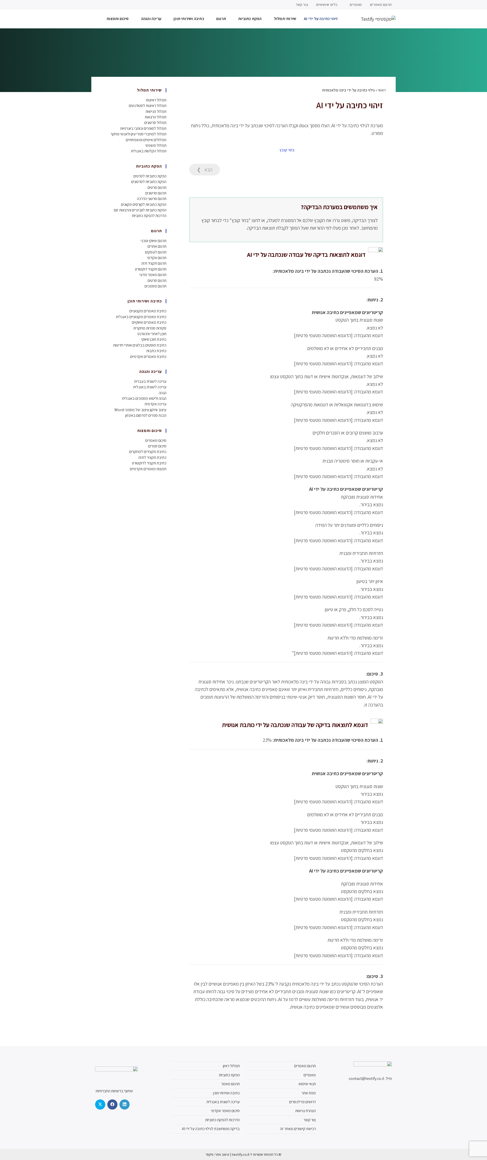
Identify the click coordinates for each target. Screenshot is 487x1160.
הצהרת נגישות (305, 1110)
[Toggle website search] (93, 18)
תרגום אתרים (157, 246)
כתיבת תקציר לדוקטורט (149, 463)
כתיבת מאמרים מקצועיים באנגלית (141, 316)
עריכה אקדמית (155, 404)
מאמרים (355, 4)
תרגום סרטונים (155, 193)
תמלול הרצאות (155, 117)
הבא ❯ (204, 170)
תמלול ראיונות (156, 100)
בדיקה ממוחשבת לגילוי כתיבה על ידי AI (211, 1128)
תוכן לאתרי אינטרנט (151, 333)
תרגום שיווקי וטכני (153, 240)
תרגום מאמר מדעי (153, 274)
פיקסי (209, 1154)
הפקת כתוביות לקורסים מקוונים (143, 204)
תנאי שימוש (307, 1083)
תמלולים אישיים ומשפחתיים (146, 139)
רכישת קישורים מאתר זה (298, 1128)
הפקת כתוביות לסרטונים (148, 181)
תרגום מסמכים (155, 286)
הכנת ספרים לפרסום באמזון (145, 415)
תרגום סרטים (157, 187)
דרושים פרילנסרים (302, 1101)
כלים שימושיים (327, 4)
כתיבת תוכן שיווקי (153, 339)
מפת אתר (309, 1093)
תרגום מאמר (230, 1083)
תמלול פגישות (156, 111)
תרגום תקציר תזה (153, 263)
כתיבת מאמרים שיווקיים (149, 322)
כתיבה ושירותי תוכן (226, 1093)
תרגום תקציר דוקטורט (150, 269)
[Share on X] (100, 1104)
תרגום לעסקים (155, 252)
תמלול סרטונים (155, 122)
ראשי (382, 90)
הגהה (162, 392)
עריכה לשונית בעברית (150, 381)
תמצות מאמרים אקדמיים (148, 469)
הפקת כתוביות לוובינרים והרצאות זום (140, 210)
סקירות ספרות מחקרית (149, 328)
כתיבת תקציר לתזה (152, 457)
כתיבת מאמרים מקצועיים (147, 311)
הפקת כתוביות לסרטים (149, 176)
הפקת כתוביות (229, 1075)
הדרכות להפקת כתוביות (149, 215)
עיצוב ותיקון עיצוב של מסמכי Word (140, 409)
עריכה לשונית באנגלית (149, 387)
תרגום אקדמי (156, 257)
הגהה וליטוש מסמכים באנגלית (144, 398)
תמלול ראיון (231, 1065)
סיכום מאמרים (155, 440)
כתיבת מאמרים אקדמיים (148, 356)
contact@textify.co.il (366, 1078)
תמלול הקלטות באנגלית (148, 151)
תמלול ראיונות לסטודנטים (147, 105)
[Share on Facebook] (112, 1104)
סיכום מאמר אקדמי (225, 1110)
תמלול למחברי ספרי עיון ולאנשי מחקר (138, 134)
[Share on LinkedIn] (124, 1104)
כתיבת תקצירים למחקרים (147, 451)
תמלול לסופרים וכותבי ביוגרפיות (143, 128)
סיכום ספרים (157, 446)
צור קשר (302, 4)
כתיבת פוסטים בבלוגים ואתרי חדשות (139, 345)
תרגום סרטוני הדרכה (151, 198)
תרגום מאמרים (381, 4)
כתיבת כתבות (156, 350)
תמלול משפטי (155, 145)
